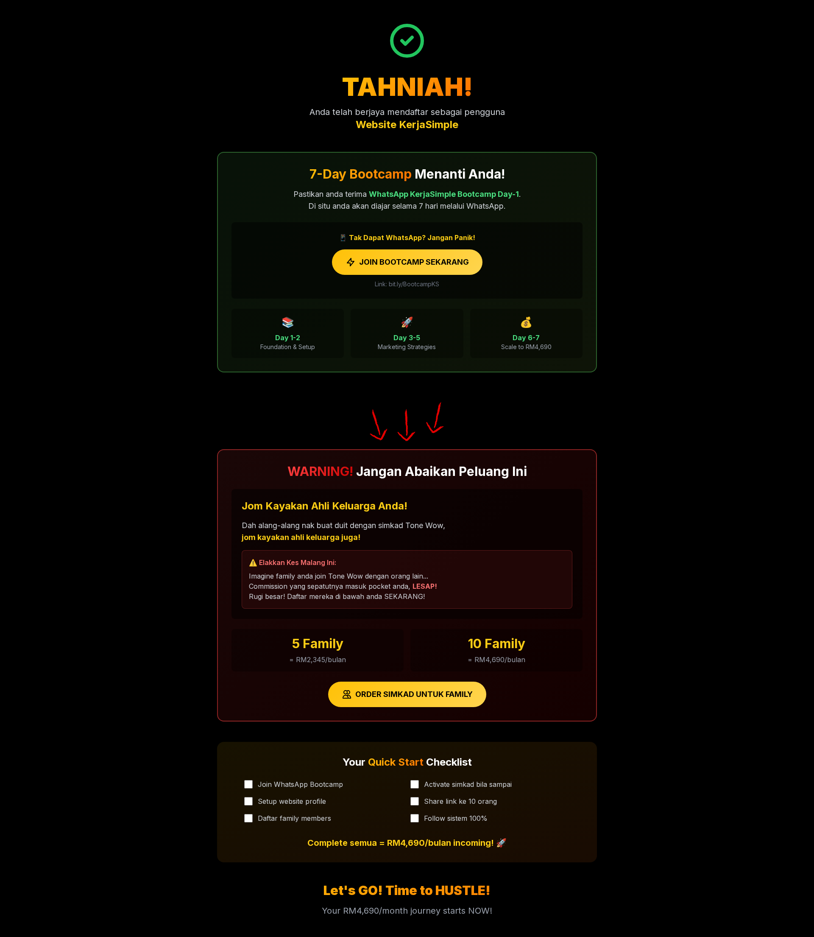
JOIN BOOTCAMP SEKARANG (414, 261)
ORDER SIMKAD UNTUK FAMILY (414, 694)
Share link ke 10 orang (460, 801)
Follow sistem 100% (456, 818)
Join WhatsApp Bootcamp (300, 784)
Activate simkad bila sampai (468, 784)
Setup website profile (292, 801)
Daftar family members (294, 818)
